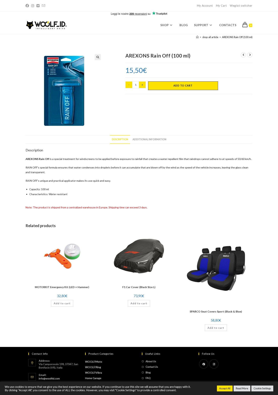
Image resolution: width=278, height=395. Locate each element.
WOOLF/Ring (93, 367)
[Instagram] (213, 364)
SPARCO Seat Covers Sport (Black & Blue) (216, 311)
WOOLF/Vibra (93, 372)
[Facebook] (203, 364)
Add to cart (183, 85)
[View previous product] (243, 55)
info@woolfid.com (49, 378)
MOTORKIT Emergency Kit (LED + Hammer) (62, 287)
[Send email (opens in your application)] (43, 6)
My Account (205, 5)
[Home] (197, 37)
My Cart (221, 5)
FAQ (148, 377)
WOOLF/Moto (93, 361)
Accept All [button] (224, 388)
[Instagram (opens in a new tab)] (32, 6)
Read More (242, 388)
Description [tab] (120, 139)
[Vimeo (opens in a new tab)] (38, 6)
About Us (151, 361)
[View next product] (249, 55)
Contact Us (152, 366)
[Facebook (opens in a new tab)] (28, 6)
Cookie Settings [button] (262, 388)
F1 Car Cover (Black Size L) (138, 287)
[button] (98, 57)
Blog (148, 372)
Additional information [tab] (149, 139)
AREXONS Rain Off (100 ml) (237, 37)
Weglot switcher (241, 5)
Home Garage (93, 378)
